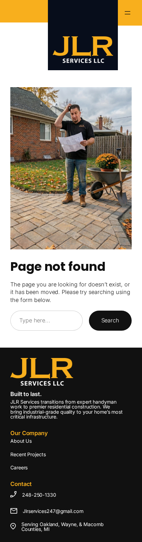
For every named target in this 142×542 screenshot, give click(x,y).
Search (110, 320)
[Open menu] (127, 13)
